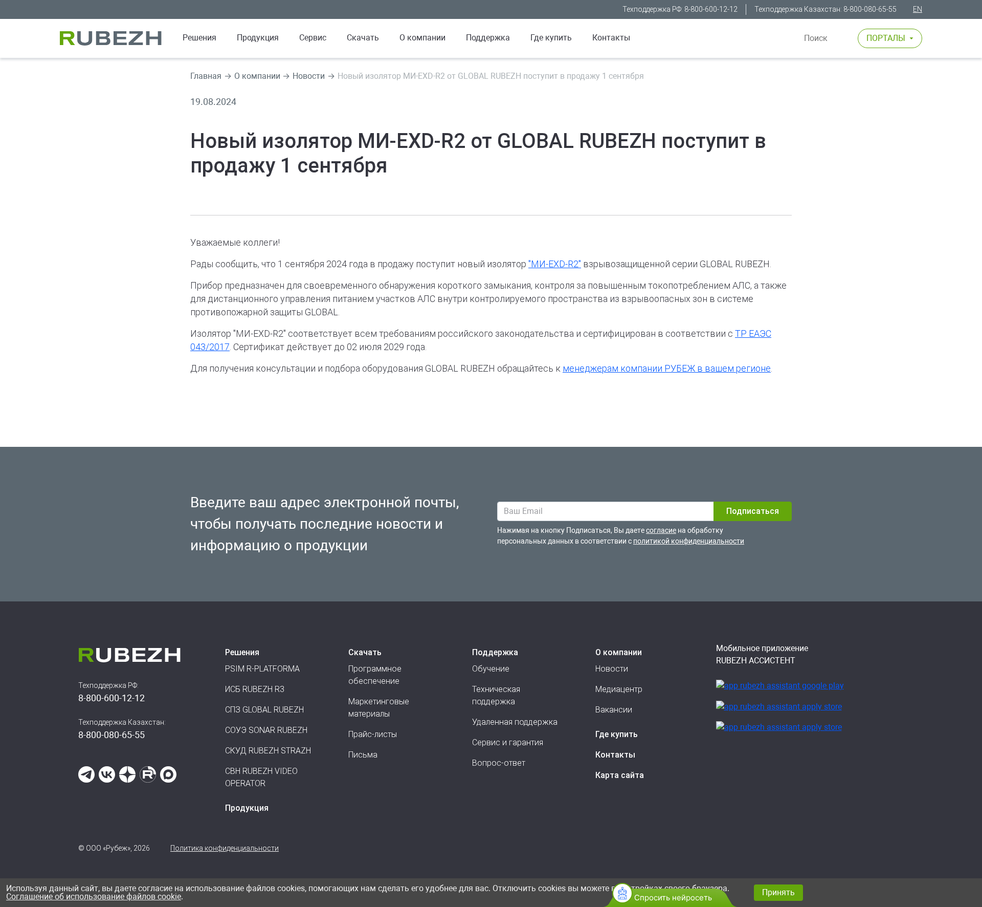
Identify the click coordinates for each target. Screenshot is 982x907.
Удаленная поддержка (514, 722)
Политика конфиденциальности (224, 848)
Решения (199, 37)
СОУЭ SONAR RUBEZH (266, 730)
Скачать (363, 37)
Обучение (490, 669)
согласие (661, 530)
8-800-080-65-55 (870, 9)
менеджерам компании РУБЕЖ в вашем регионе (667, 368)
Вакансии (613, 710)
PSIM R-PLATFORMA (262, 669)
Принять (778, 892)
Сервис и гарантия (507, 742)
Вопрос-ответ (498, 763)
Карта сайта (619, 775)
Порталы (885, 38)
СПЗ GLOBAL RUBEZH (264, 710)
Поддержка (488, 37)
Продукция (247, 808)
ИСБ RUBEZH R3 (254, 689)
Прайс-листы (372, 734)
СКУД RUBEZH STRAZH (268, 750)
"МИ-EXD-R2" (554, 263)
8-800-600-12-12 (711, 9)
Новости (309, 76)
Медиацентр (618, 689)
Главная (205, 76)
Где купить (551, 37)
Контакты (611, 37)
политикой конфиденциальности (688, 541)
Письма (362, 755)
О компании (422, 37)
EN (917, 9)
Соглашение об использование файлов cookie (93, 896)
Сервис (312, 37)
